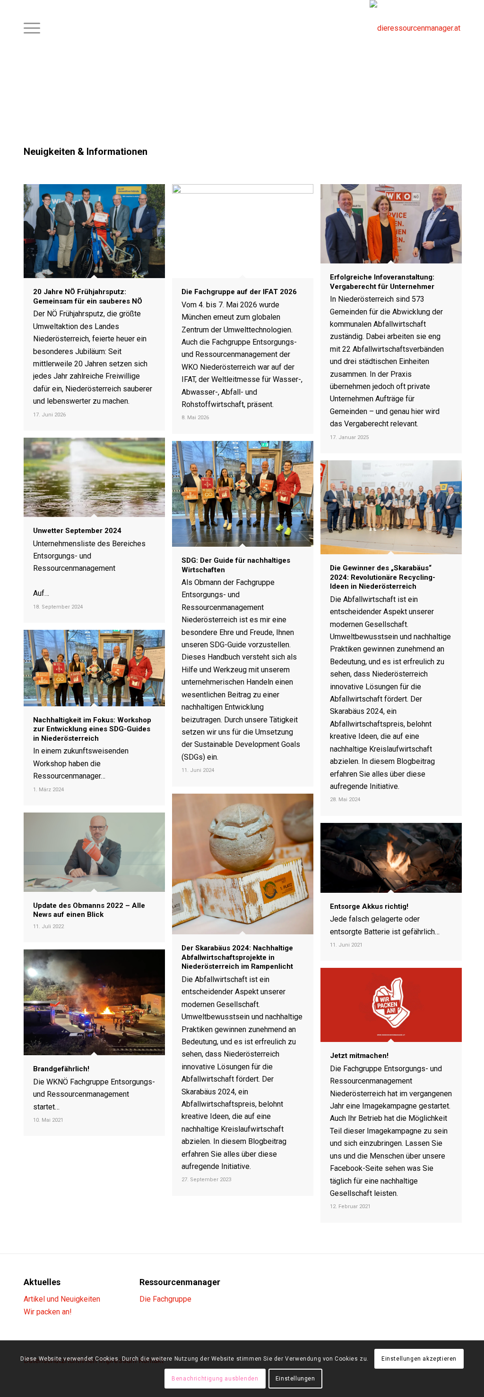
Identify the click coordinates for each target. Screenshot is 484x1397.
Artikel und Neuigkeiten (62, 1299)
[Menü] (31, 28)
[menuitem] (31, 28)
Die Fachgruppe (165, 1299)
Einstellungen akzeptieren (419, 1358)
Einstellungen (295, 1378)
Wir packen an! (48, 1311)
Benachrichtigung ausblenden (215, 1378)
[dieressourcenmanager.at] (415, 28)
